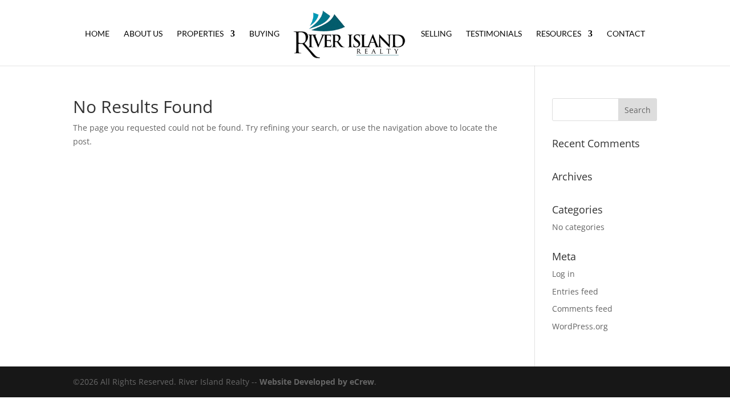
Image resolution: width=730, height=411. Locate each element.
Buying (264, 34)
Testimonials (494, 34)
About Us (143, 34)
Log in (563, 273)
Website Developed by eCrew (316, 381)
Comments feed (582, 308)
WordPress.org (580, 326)
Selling (436, 34)
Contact (626, 34)
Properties (200, 34)
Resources (558, 34)
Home (97, 34)
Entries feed (575, 291)
